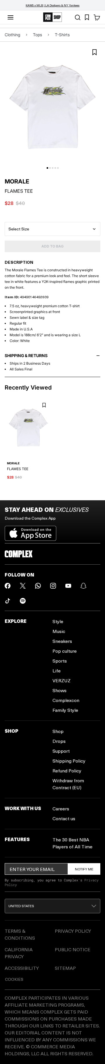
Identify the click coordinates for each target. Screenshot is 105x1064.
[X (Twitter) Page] (23, 586)
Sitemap (65, 968)
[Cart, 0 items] (96, 17)
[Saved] (86, 17)
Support (61, 751)
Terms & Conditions (20, 934)
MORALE (17, 181)
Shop (58, 731)
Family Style (65, 710)
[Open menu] (10, 17)
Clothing (12, 34)
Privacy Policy (73, 931)
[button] (52, 906)
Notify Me (84, 869)
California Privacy (19, 952)
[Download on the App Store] (30, 531)
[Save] (94, 52)
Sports (59, 661)
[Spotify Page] (23, 601)
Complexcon (65, 700)
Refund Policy (66, 770)
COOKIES (14, 979)
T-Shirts (62, 34)
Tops (37, 34)
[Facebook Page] (7, 586)
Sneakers (62, 641)
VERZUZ (61, 680)
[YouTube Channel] (68, 586)
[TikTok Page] (7, 601)
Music (58, 631)
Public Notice (72, 949)
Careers (60, 808)
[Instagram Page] (53, 586)
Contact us (63, 818)
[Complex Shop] (52, 17)
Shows (59, 690)
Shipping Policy (68, 761)
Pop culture (64, 651)
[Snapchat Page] (83, 586)
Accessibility (22, 968)
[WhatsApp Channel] (38, 586)
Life (56, 670)
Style (57, 621)
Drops (59, 741)
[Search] (77, 17)
